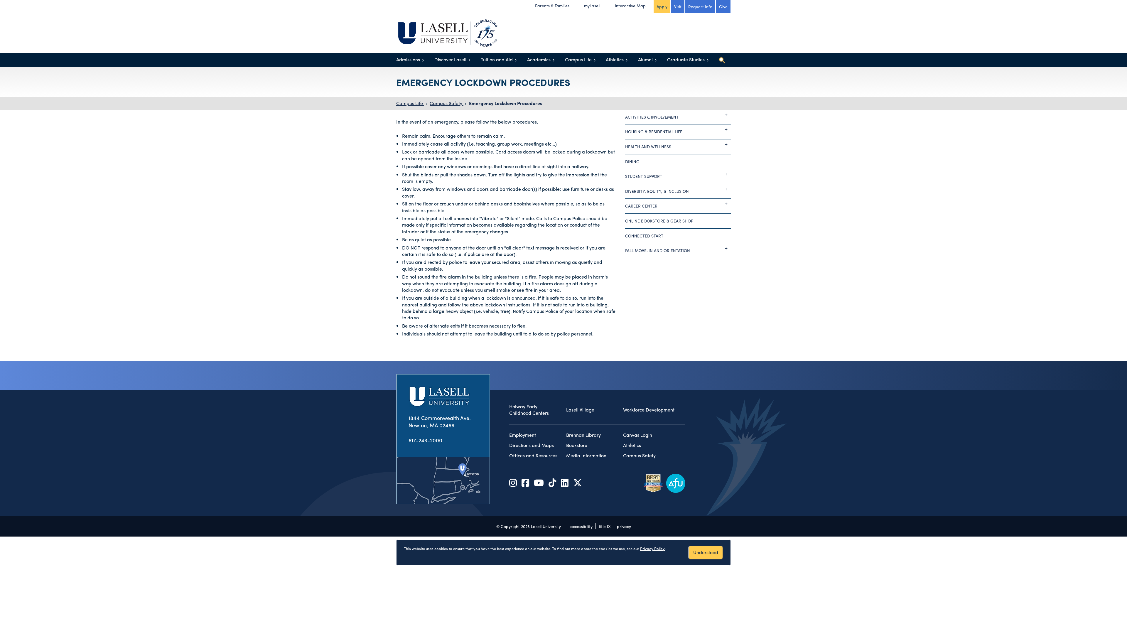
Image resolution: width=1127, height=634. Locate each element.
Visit (677, 6)
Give (723, 6)
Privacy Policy (652, 548)
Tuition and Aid (497, 59)
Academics (539, 59)
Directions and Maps (531, 445)
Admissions (408, 59)
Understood (705, 552)
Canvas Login (637, 435)
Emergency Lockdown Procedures (505, 103)
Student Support (643, 176)
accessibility (581, 526)
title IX (605, 526)
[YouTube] (539, 482)
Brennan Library (583, 435)
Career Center (641, 206)
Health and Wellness (648, 146)
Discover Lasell (450, 59)
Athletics (615, 59)
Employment (522, 435)
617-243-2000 (425, 440)
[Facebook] (525, 482)
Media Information (586, 455)
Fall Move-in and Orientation (657, 250)
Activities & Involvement (652, 117)
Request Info (700, 6)
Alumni (645, 59)
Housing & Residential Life (653, 131)
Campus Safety (446, 103)
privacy (624, 526)
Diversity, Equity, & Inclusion (657, 191)
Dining (632, 161)
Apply (662, 6)
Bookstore (576, 445)
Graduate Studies (686, 59)
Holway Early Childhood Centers (529, 410)
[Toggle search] (722, 60)
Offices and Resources (533, 455)
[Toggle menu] (423, 60)
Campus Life (578, 59)
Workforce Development (648, 410)
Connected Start (644, 236)
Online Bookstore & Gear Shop (659, 221)
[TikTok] (552, 482)
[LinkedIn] (564, 482)
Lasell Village (580, 410)
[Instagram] (513, 482)
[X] (577, 482)
